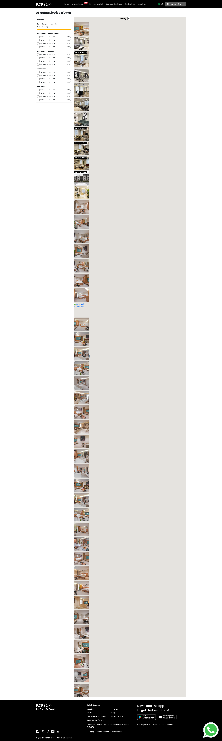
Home (66, 4)
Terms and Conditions (96, 716)
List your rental (96, 4)
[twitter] (42, 731)
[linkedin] (58, 731)
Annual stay (79, 4)
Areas (89, 712)
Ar (162, 4)
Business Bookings (114, 4)
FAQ (113, 712)
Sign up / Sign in (177, 4)
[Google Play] (146, 717)
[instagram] (53, 731)
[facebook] (37, 731)
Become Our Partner (95, 720)
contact (115, 709)
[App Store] (167, 717)
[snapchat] (47, 731)
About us (142, 4)
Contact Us (130, 4)
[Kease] (44, 4)
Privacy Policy (117, 716)
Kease (53, 738)
